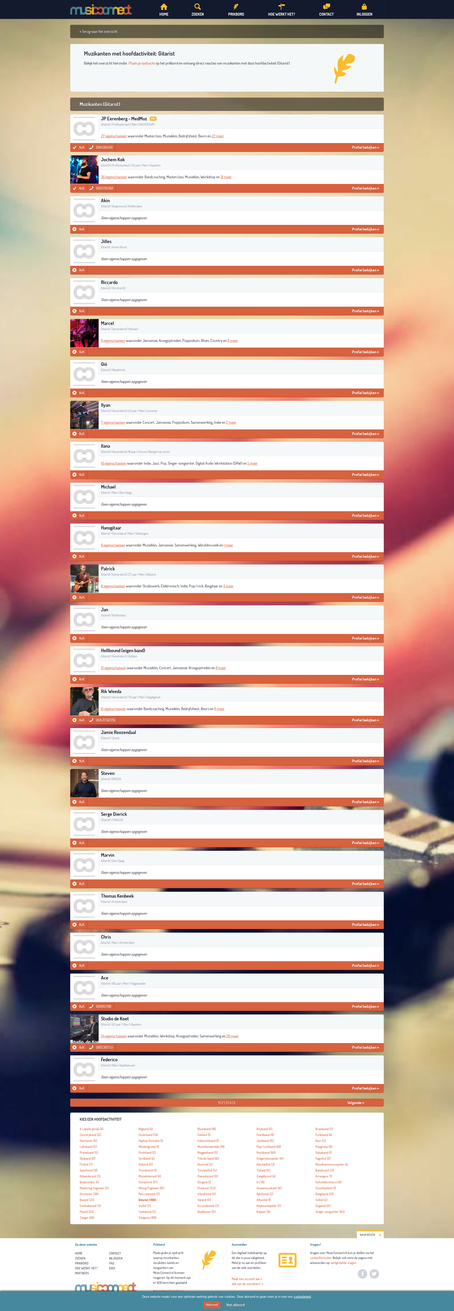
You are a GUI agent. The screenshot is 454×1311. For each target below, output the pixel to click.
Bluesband (206, 1129)
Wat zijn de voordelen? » (247, 1284)
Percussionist (149, 1194)
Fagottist (323, 1158)
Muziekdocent (150, 1176)
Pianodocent (207, 1176)
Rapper (263, 1212)
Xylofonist (265, 1194)
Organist (322, 1206)
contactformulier (321, 1258)
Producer (206, 1188)
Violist (145, 1206)
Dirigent (204, 1182)
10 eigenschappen (113, 463)
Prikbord (81, 1263)
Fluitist (86, 1164)
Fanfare (203, 1135)
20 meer (232, 1036)
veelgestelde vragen (343, 1263)
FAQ (111, 1263)
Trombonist (148, 1170)
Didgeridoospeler (270, 1158)
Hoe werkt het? (86, 1268)
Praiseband (89, 1152)
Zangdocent (266, 1176)
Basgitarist (324, 1194)
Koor (320, 1141)
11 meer (219, 708)
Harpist (204, 1200)
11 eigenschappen (113, 340)
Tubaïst (263, 1170)
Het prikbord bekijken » (168, 1291)
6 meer (232, 340)
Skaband (87, 1158)
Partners (82, 1273)
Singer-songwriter (330, 1212)
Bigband (146, 1129)
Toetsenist (147, 1212)
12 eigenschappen (113, 667)
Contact (115, 1253)
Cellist (321, 1200)
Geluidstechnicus (328, 1182)
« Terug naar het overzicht (99, 31)
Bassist (87, 1200)
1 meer (228, 545)
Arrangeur (323, 1176)
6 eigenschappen (113, 545)
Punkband (147, 1152)
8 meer (221, 667)
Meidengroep (149, 1147)
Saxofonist (88, 1170)
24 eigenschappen (114, 1036)
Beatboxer (206, 1212)
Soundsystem (325, 1188)
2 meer (231, 422)
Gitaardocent (90, 1176)
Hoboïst (146, 1164)
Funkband (323, 1135)
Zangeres (147, 1217)
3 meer (228, 586)
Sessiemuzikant (269, 1188)
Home (79, 1253)
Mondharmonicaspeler (331, 1164)
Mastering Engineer (94, 1188)
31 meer (226, 177)
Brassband (324, 1129)
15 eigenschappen (113, 708)
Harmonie (88, 1141)
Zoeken (80, 1258)
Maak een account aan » (247, 1279)
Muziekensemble (210, 1147)
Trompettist (207, 1170)
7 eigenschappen (113, 422)
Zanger (87, 1217)
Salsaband (323, 1152)
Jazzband (265, 1141)
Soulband (146, 1158)
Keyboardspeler (269, 1206)
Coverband (148, 1135)
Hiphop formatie (151, 1141)
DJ (260, 1182)
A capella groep (91, 1129)
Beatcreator (89, 1182)
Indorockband (208, 1141)
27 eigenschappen (114, 136)
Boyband (264, 1129)
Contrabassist (90, 1206)
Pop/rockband (269, 1147)
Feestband (265, 1135)
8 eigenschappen (113, 586)
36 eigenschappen (114, 177)
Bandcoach (324, 1170)
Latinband (88, 1147)
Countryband (90, 1135)
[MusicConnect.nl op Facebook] (362, 1274)
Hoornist (205, 1164)
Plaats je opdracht (142, 63)
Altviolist (264, 1200)
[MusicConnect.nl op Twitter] (374, 1274)
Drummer (89, 1194)
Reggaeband (207, 1152)
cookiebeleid (302, 1296)
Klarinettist (266, 1164)
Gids (112, 1268)
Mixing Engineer (151, 1188)
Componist (148, 1182)
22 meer (218, 136)
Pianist (87, 1212)
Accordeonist (208, 1206)
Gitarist (147, 1200)
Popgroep (323, 1147)
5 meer (252, 463)
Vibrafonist (206, 1194)
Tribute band (208, 1158)
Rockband (266, 1152)
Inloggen (115, 1258)
